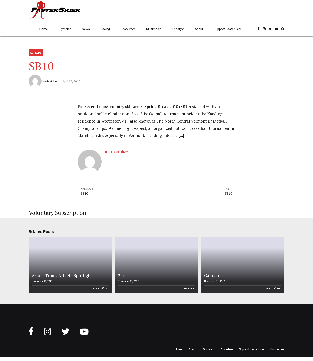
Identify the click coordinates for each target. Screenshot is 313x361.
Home (43, 29)
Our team (208, 349)
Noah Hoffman (101, 288)
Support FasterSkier (227, 29)
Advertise (227, 349)
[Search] (282, 28)
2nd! (122, 275)
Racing (105, 29)
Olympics (65, 29)
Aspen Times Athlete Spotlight (62, 275)
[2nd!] (155, 265)
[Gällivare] (242, 265)
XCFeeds (36, 52)
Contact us (277, 349)
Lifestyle (178, 29)
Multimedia (153, 29)
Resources (128, 29)
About (199, 29)
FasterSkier (189, 288)
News (86, 29)
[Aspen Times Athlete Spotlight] (69, 265)
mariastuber (50, 81)
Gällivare (213, 275)
